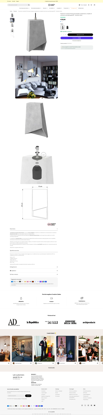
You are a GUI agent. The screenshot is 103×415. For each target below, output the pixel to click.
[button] (63, 17)
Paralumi (15, 11)
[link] (14, 322)
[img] (37, 374)
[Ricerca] (28, 5)
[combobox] (18, 5)
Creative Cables (12, 408)
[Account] (88, 5)
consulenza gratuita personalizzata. (70, 48)
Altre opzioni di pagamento (76, 40)
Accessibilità (52, 411)
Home (11, 11)
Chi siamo (9, 1)
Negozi (17, 1)
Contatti (13, 1)
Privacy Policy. (24, 398)
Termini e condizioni (17, 398)
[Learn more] (62, 21)
